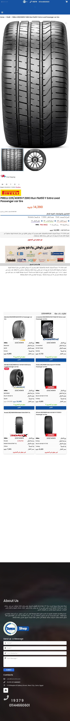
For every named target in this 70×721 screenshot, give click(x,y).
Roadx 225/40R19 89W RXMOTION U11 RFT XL (17, 412)
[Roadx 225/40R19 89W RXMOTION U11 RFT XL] (19, 425)
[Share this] (7, 184)
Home (2, 17)
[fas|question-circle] (68, 221)
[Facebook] (5, 690)
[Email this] (2, 184)
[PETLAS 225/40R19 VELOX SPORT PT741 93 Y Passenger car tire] (51, 426)
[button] (2, 12)
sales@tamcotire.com (13, 679)
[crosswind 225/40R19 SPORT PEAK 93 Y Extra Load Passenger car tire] (51, 330)
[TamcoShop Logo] (25, 1)
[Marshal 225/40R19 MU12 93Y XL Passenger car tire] (19, 330)
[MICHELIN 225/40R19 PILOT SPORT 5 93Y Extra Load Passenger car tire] (19, 378)
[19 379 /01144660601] (5, 682)
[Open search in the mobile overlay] (35, 7)
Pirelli (8, 17)
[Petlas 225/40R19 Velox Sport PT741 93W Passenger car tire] (51, 378)
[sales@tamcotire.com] (5, 679)
